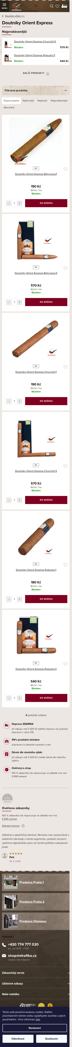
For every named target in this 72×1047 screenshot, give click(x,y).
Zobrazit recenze (11, 825)
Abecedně (9, 107)
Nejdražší (42, 100)
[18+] (36, 141)
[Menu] (4, 6)
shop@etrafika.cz (22, 956)
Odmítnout (18, 1038)
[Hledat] (51, 6)
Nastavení (35, 1028)
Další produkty (34, 73)
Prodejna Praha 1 (31, 882)
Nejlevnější (28, 100)
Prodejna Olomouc (32, 921)
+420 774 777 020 (23, 945)
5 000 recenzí (9, 818)
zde (38, 1019)
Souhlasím (51, 1038)
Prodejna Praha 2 (31, 902)
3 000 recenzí (19, 776)
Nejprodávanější (59, 100)
